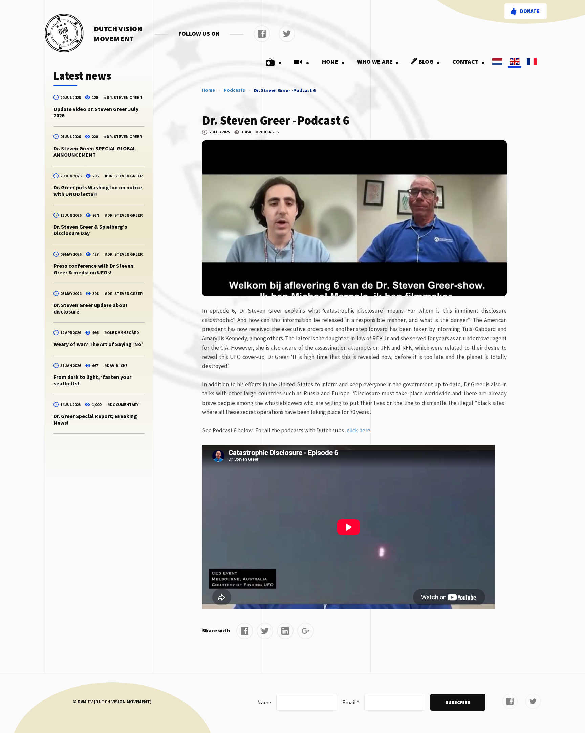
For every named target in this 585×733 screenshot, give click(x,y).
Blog (429, 61)
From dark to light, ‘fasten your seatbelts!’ (92, 380)
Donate (529, 11)
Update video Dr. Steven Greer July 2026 (95, 112)
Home (333, 61)
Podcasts (234, 90)
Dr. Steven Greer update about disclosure (90, 308)
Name (264, 702)
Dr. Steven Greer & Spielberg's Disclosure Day (90, 229)
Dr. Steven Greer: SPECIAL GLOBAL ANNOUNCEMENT (94, 151)
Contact (468, 61)
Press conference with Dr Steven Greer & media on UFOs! (93, 269)
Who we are (378, 61)
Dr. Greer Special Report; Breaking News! (95, 419)
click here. (359, 430)
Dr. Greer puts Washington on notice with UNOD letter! (97, 190)
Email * (350, 702)
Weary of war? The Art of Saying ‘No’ (98, 344)
